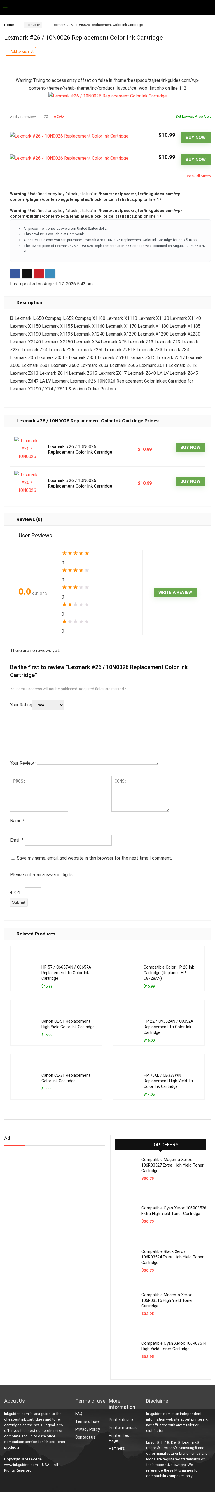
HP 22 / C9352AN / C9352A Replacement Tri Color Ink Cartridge (168, 1027)
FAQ (78, 1413)
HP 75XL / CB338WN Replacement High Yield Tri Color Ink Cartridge (168, 1081)
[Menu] (6, 7)
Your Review (23, 763)
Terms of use (87, 1421)
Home (9, 25)
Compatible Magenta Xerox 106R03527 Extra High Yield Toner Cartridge (172, 1165)
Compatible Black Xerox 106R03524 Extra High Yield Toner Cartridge (172, 1257)
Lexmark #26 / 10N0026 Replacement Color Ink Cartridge (80, 449)
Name (17, 820)
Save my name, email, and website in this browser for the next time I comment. (94, 858)
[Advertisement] (46, 1194)
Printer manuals (123, 1427)
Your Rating (21, 704)
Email (17, 840)
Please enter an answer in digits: (41, 874)
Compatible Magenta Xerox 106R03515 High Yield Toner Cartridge (167, 1300)
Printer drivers (121, 1419)
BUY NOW (196, 137)
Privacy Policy (87, 1429)
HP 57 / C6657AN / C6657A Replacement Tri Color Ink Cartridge (66, 973)
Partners (117, 1448)
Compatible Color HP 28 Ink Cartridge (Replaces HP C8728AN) (169, 973)
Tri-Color (33, 25)
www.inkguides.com (21, 1465)
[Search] (206, 7)
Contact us (85, 1437)
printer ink (199, 1419)
